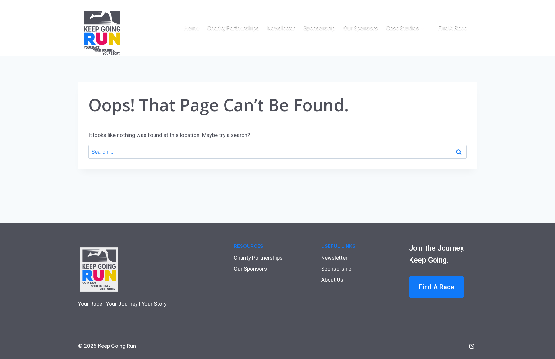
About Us (332, 279)
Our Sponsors (360, 27)
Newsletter (281, 27)
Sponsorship (319, 27)
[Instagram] (471, 346)
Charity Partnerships (233, 27)
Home (191, 27)
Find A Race (436, 287)
